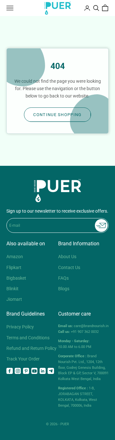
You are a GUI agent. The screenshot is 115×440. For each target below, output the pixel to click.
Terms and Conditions (28, 337)
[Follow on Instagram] (18, 371)
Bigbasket (16, 278)
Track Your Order (23, 358)
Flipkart (13, 267)
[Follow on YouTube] (34, 371)
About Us (67, 256)
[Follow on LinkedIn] (43, 371)
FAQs (63, 278)
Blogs (63, 288)
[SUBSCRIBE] (101, 225)
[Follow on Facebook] (9, 371)
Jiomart (14, 299)
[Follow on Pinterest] (26, 371)
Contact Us (69, 267)
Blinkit (12, 288)
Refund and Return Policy (31, 348)
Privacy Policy (20, 326)
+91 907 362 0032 (85, 332)
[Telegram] (51, 371)
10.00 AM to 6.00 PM (74, 344)
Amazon (14, 256)
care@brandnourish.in (91, 326)
